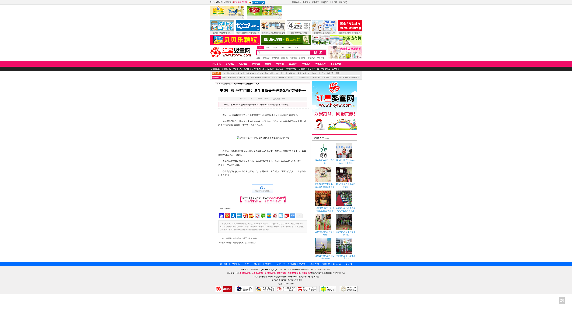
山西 (252, 73)
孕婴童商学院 (290, 69)
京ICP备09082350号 (322, 269)
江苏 (285, 73)
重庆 (266, 73)
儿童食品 (293, 58)
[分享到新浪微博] (245, 215)
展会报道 (279, 69)
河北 (242, 73)
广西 (323, 73)
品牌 (275, 48)
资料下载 (315, 69)
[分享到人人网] (233, 215)
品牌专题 (227, 84)
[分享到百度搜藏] (221, 215)
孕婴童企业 (215, 69)
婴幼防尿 (311, 58)
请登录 (236, 2)
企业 (268, 48)
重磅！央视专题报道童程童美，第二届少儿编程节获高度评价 (246, 77)
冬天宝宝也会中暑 (279, 77)
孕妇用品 (256, 64)
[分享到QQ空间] (269, 215)
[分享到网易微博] (257, 215)
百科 (282, 48)
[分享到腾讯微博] (239, 215)
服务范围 (258, 264)
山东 (233, 73)
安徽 (290, 73)
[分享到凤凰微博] (275, 215)
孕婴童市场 (237, 69)
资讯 (296, 48)
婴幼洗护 (302, 58)
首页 (218, 84)
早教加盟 (280, 64)
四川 (261, 73)
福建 (304, 73)
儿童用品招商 (257, 273)
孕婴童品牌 (320, 64)
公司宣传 (247, 264)
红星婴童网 (227, 2)
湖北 (309, 73)
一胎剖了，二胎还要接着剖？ (299, 77)
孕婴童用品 (306, 273)
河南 (238, 73)
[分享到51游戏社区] (286, 215)
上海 (280, 73)
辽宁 (333, 73)
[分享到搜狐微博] (251, 215)
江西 (257, 73)
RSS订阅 (337, 264)
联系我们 (303, 264)
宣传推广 (269, 264)
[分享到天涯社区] (280, 215)
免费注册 (243, 2)
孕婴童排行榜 (303, 69)
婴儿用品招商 (245, 273)
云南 (276, 73)
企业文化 (235, 264)
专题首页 (348, 264)
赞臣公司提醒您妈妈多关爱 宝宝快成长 (241, 243)
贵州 (271, 73)
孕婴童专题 (335, 64)
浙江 (295, 73)
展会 (289, 48)
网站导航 (297, 2)
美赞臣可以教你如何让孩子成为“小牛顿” (241, 238)
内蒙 (247, 73)
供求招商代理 (259, 69)
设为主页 (315, 2)
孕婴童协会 (325, 69)
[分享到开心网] (227, 215)
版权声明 (314, 264)
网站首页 (216, 64)
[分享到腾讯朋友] (263, 215)
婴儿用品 (230, 64)
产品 (260, 48)
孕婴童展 (306, 64)
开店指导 (270, 69)
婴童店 (268, 64)
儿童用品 (243, 64)
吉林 (328, 73)
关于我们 (224, 264)
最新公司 (324, 2)
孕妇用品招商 (270, 273)
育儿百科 (293, 64)
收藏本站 (306, 2)
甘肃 (299, 73)
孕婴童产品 (226, 69)
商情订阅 (342, 2)
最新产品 (333, 2)
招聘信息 (326, 264)
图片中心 (335, 69)
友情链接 (292, 264)
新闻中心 (247, 69)
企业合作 (280, 264)
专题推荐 (216, 77)
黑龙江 (338, 73)
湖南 (314, 73)
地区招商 (215, 73)
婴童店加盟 (281, 273)
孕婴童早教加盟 (294, 273)
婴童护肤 (284, 58)
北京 (223, 73)
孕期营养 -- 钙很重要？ (322, 77)
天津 (228, 73)
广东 (319, 73)
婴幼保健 (275, 58)
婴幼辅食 (266, 58)
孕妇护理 (320, 58)
